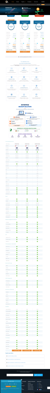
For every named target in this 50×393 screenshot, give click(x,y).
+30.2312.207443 (40, 387)
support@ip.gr (39, 384)
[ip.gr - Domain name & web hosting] (6, 2)
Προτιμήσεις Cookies (30, 385)
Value (11, 22)
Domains (17, 1)
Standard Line (11, 15)
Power (25, 22)
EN (43, 1)
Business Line (25, 15)
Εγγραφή (43, 4)
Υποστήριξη (29, 1)
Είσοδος (39, 4)
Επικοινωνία (36, 1)
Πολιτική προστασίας (30, 384)
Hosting (13, 1)
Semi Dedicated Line (39, 15)
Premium (39, 22)
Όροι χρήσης (5, 389)
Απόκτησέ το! (11, 51)
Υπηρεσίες (22, 1)
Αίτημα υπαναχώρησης (22, 385)
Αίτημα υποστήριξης (21, 389)
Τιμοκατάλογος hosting (30, 389)
